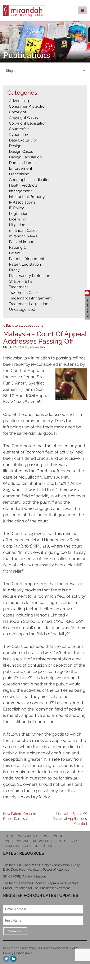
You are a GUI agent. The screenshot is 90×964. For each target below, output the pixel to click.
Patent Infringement (26, 258)
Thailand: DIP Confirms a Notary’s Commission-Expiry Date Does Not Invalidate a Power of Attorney (41, 867)
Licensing (17, 219)
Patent (15, 253)
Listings (48, 846)
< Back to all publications (23, 325)
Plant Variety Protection (29, 275)
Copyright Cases (23, 117)
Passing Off (19, 247)
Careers (12, 846)
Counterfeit (19, 129)
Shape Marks (20, 281)
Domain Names (23, 162)
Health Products (23, 185)
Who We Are (28, 836)
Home (9, 836)
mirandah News (23, 236)
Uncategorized (22, 309)
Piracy (14, 270)
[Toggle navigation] (82, 10)
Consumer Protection (28, 106)
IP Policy (16, 208)
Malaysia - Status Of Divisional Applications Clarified (70, 819)
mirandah (37, 347)
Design (15, 146)
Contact (30, 846)
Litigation (17, 225)
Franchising (19, 174)
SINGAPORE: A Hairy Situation (24, 876)
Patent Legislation (25, 264)
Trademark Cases (24, 292)
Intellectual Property (27, 196)
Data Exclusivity (23, 140)
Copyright (17, 112)
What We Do (53, 836)
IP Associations (22, 202)
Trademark (18, 287)
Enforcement (20, 168)
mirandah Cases (23, 230)
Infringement (20, 191)
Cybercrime (19, 134)
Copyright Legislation (28, 123)
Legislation (18, 213)
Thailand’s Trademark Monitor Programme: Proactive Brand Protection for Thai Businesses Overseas (40, 885)
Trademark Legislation (28, 304)
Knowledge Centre (50, 841)
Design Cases (21, 151)
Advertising (19, 100)
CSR (74, 841)
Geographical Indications (31, 179)
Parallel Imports (22, 241)
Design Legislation (25, 157)
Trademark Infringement (30, 298)
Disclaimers (24, 953)
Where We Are (17, 841)
